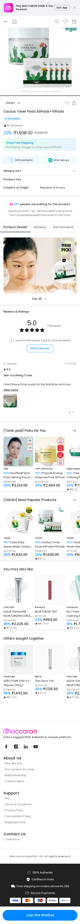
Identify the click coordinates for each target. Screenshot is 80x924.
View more (10, 390)
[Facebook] (6, 746)
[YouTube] (35, 746)
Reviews (40, 227)
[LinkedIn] (25, 746)
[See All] (74, 430)
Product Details (15, 227)
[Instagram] (15, 746)
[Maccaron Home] (40, 731)
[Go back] (6, 21)
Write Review (40, 348)
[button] (67, 103)
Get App (62, 7)
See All (37, 299)
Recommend (63, 227)
